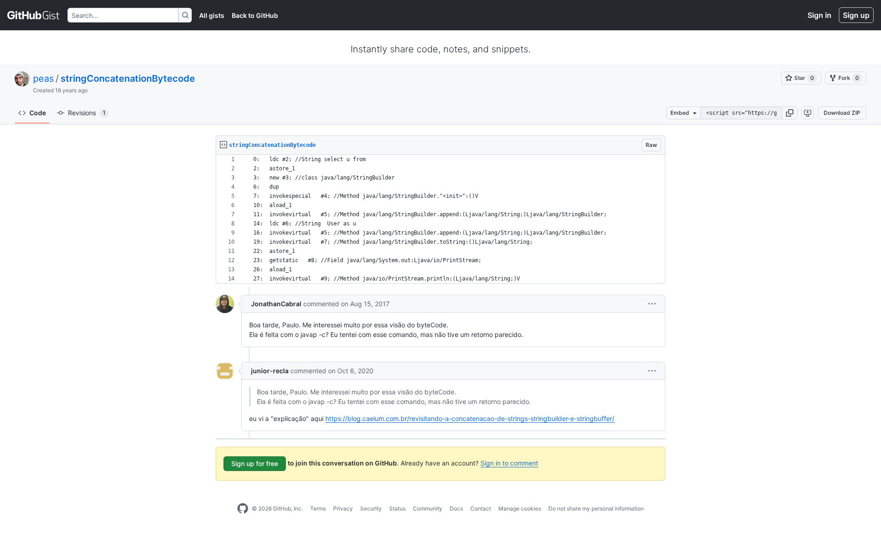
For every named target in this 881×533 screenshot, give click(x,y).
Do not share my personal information (596, 508)
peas (43, 78)
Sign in (819, 15)
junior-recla (270, 371)
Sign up (856, 15)
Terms (318, 508)
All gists (211, 15)
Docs (456, 508)
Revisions (87, 113)
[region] (440, 219)
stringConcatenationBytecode (128, 78)
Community (427, 508)
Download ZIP (842, 112)
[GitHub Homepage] (242, 509)
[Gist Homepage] (33, 15)
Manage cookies (519, 508)
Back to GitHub (255, 15)
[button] (789, 113)
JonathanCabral (276, 304)
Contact (480, 508)
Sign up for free (254, 463)
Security (371, 508)
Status (397, 508)
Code (37, 113)
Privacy (343, 508)
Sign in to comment (509, 463)
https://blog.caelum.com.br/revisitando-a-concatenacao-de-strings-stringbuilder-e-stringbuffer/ (469, 418)
